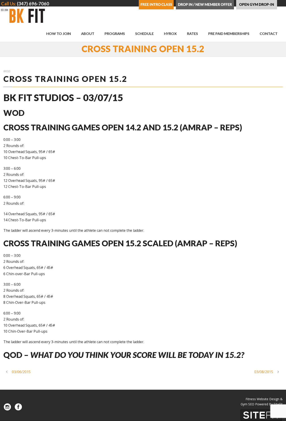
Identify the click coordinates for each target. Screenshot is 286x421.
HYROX (170, 33)
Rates (192, 33)
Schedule (144, 33)
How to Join (58, 33)
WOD (7, 71)
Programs (115, 33)
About (87, 33)
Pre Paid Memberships (228, 33)
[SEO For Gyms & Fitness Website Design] (261, 414)
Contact (269, 33)
